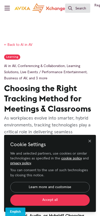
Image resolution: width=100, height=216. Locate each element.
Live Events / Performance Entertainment (53, 72)
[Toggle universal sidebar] (7, 8)
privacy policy (20, 163)
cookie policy (71, 158)
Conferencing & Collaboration (41, 66)
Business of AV (15, 78)
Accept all (50, 200)
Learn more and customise (50, 187)
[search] (77, 8)
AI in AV (18, 45)
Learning (12, 57)
